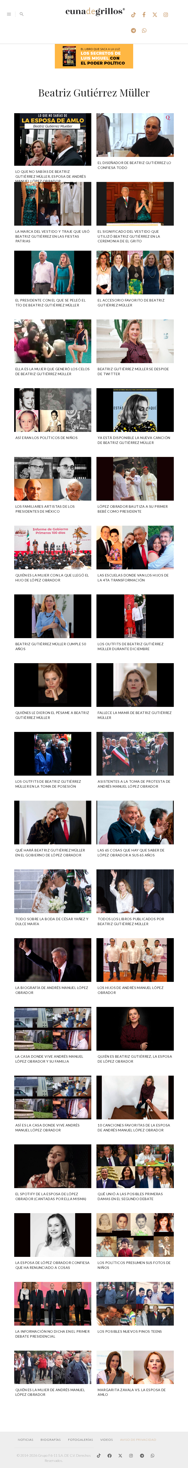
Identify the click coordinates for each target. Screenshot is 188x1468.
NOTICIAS (25, 1439)
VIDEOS (106, 1439)
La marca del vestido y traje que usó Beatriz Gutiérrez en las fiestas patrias (52, 236)
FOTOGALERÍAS (80, 1439)
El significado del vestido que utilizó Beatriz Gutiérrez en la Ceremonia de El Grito (129, 236)
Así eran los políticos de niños (46, 438)
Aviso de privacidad (138, 1439)
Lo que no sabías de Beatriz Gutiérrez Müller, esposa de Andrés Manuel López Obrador (50, 176)
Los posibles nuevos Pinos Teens (130, 1331)
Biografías (51, 1439)
